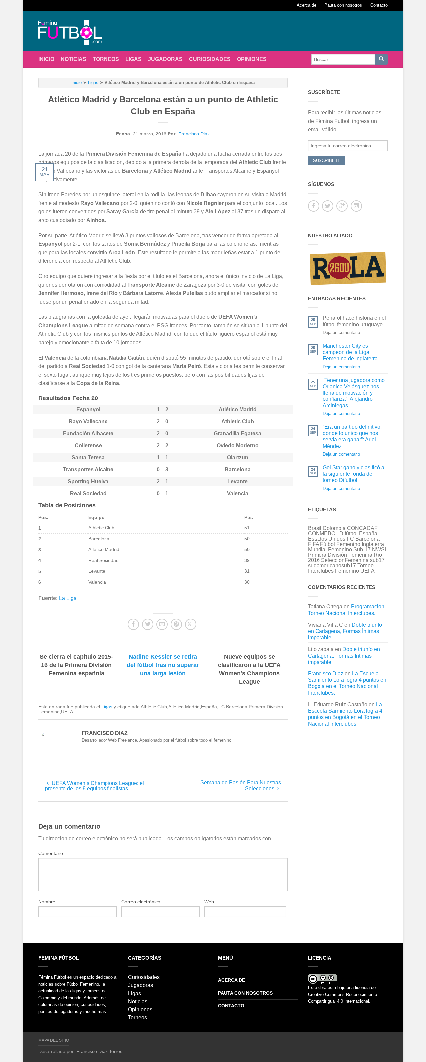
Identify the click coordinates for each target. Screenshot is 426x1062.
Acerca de (306, 5)
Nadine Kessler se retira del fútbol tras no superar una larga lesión (163, 664)
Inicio (46, 59)
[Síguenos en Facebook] (313, 206)
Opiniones (252, 59)
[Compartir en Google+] (190, 624)
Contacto (379, 5)
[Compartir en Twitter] (147, 624)
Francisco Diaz (194, 133)
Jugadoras (165, 59)
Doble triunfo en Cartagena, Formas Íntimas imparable (345, 631)
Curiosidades (210, 59)
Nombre (46, 901)
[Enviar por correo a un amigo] (162, 624)
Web (209, 901)
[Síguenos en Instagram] (356, 206)
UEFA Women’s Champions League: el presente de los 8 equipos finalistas (94, 785)
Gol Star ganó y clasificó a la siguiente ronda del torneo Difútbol (353, 474)
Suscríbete (327, 160)
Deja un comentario (341, 366)
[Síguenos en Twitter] (327, 206)
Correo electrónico (140, 901)
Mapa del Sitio (53, 1040)
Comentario (50, 853)
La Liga (68, 598)
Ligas (133, 59)
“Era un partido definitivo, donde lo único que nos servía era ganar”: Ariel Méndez (352, 436)
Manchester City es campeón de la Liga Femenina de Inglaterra (350, 352)
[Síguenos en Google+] (342, 206)
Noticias (73, 59)
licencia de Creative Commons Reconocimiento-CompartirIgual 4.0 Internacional (343, 994)
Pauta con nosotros (343, 5)
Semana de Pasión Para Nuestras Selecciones (240, 785)
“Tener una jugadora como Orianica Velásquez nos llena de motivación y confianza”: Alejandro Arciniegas (354, 392)
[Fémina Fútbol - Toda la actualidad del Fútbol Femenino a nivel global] (73, 31)
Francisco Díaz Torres (99, 1051)
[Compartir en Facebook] (133, 624)
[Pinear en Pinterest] (176, 624)
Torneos (106, 59)
